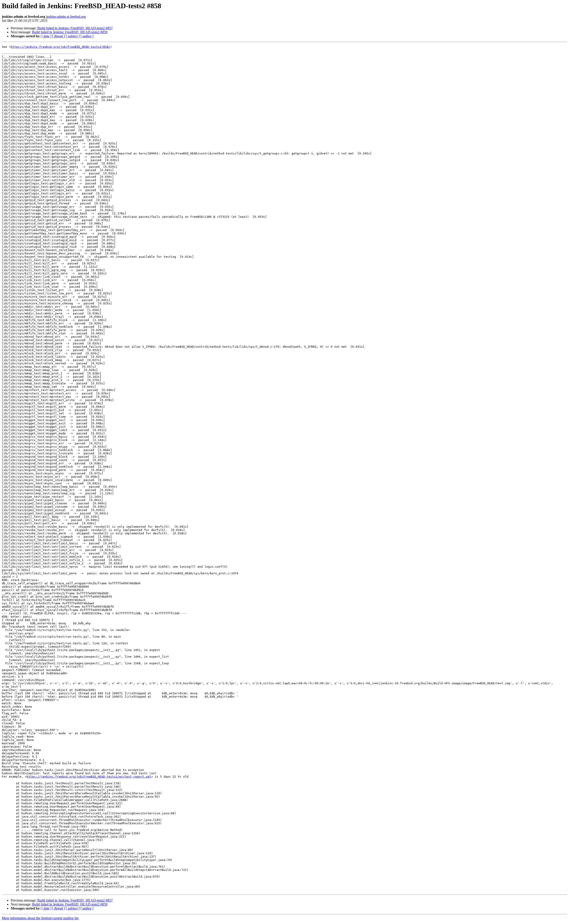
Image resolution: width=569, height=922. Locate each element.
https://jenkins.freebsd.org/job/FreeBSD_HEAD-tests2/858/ (60, 46)
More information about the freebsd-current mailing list (40, 918)
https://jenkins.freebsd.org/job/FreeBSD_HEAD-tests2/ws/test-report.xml (89, 776)
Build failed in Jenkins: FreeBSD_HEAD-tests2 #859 (69, 32)
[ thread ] (58, 36)
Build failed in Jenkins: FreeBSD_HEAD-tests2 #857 (75, 28)
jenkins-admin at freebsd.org (66, 16)
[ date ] (46, 36)
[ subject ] (73, 36)
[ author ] (86, 36)
